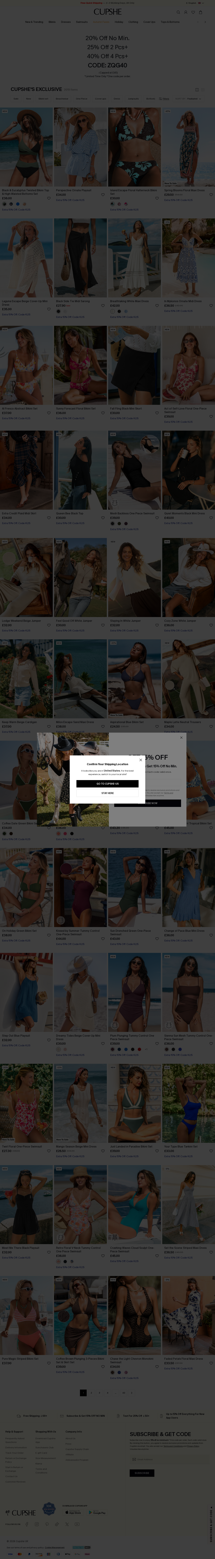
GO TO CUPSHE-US (108, 783)
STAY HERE (107, 793)
